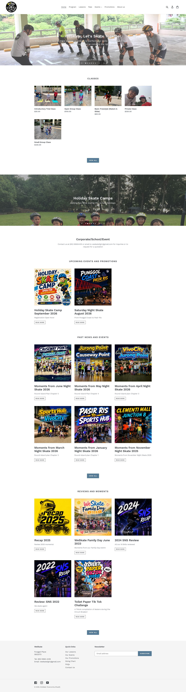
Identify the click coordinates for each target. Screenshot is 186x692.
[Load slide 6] (95, 63)
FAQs (67, 664)
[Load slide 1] (86, 63)
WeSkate (43, 687)
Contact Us (70, 667)
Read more (40, 322)
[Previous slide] (82, 63)
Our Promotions (72, 658)
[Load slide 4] (91, 63)
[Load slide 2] (87, 63)
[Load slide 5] (93, 63)
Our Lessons (70, 652)
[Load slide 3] (89, 63)
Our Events (69, 655)
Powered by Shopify (53, 687)
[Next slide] (99, 63)
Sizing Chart (70, 661)
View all (93, 160)
